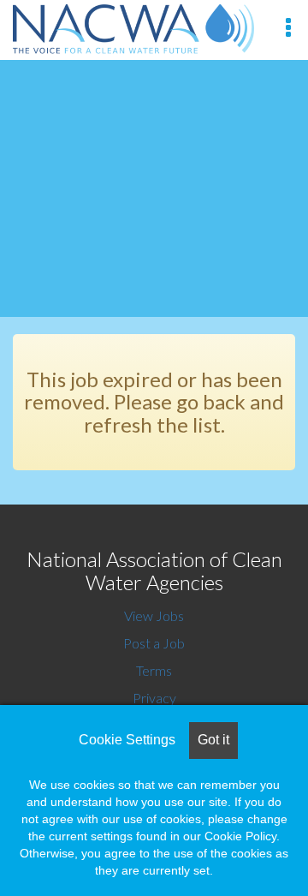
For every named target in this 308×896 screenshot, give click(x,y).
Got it (213, 739)
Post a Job (154, 643)
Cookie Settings (127, 739)
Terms (154, 670)
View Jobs (154, 615)
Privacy (154, 698)
